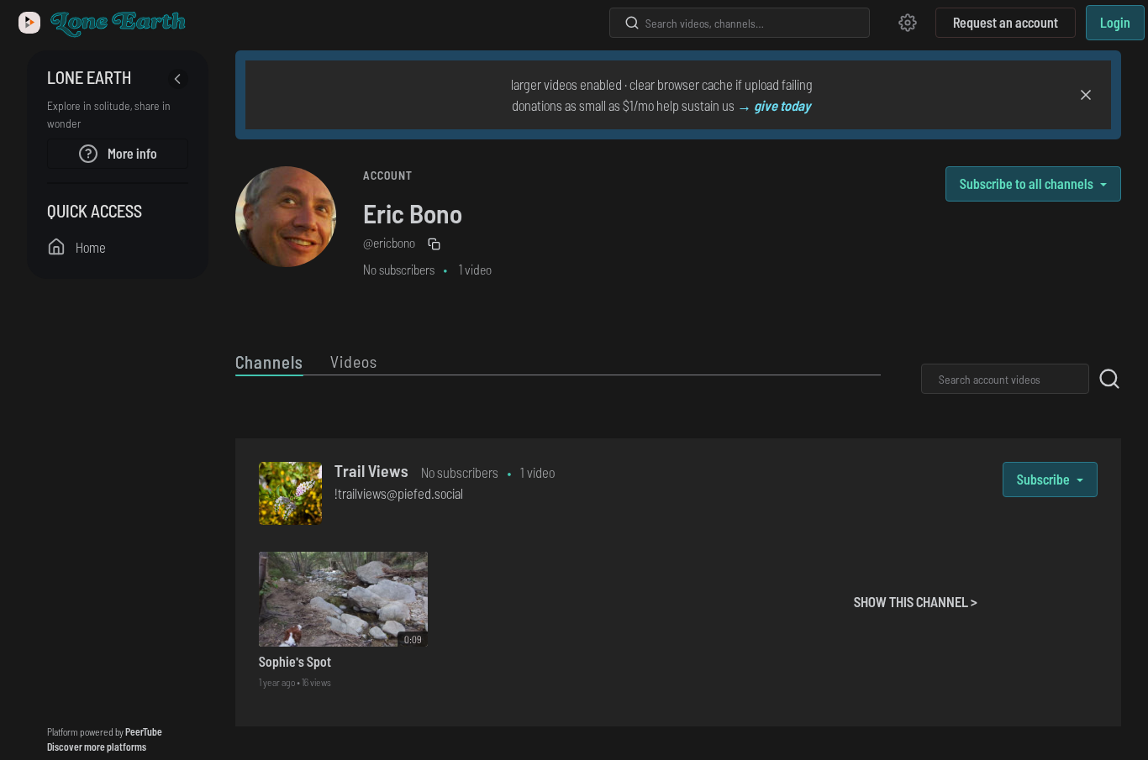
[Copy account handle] (436, 244)
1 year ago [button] (278, 682)
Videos (353, 361)
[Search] (632, 23)
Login (1115, 22)
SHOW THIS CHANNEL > (915, 601)
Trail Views (371, 470)
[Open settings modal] (907, 22)
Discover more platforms (96, 746)
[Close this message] (1085, 95)
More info (131, 153)
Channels (269, 361)
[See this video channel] (290, 491)
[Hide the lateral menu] (178, 79)
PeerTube (143, 731)
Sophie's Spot (295, 661)
